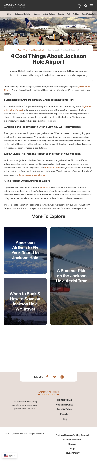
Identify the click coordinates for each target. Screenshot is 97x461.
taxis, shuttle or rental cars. (32, 174)
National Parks (64, 404)
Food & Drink (64, 409)
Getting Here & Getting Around (72, 435)
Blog (64, 419)
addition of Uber (52, 167)
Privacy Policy (72, 453)
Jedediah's (45, 187)
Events (64, 414)
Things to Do (64, 400)
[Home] (14, 5)
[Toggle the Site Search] (85, 5)
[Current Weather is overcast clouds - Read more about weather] (80, 6)
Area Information (72, 439)
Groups (72, 444)
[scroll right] (94, 14)
